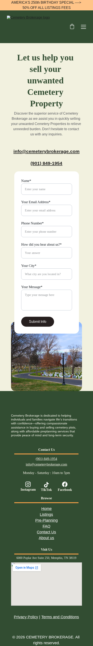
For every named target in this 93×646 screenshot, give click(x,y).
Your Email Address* (35, 202)
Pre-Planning (46, 520)
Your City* (28, 266)
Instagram (28, 489)
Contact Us (46, 532)
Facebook (65, 490)
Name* (26, 181)
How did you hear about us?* (41, 244)
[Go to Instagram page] (28, 484)
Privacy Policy (26, 617)
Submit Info (37, 321)
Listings (46, 514)
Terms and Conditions (60, 617)
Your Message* (31, 287)
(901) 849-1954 (46, 163)
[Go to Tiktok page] (46, 484)
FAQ (46, 526)
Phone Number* (32, 223)
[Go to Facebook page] (65, 484)
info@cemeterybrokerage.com (46, 151)
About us (46, 538)
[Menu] (83, 27)
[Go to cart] (72, 27)
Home (46, 508)
